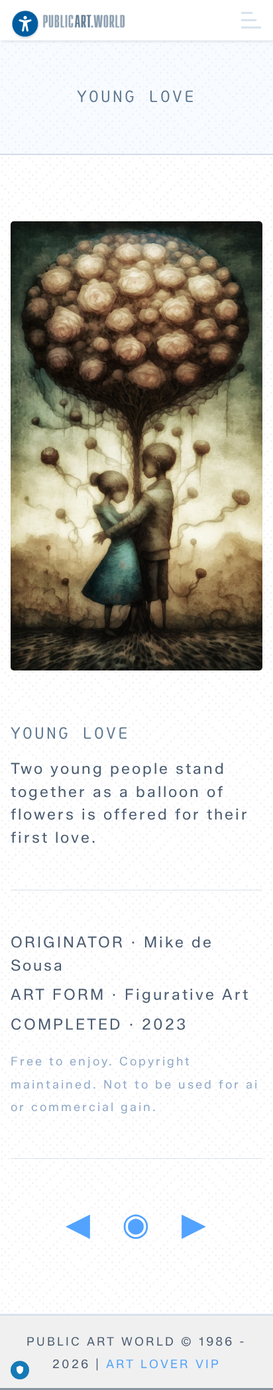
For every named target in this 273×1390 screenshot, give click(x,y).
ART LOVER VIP (163, 1364)
